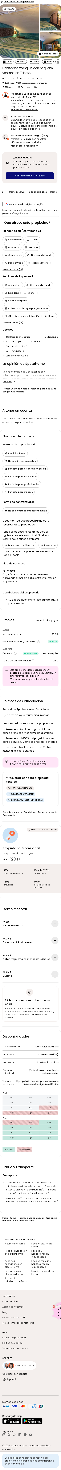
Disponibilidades (38, 191)
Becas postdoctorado (14, 1317)
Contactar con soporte (14, 1373)
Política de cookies (12, 1342)
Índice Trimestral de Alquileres (18, 1322)
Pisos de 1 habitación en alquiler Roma (16, 1252)
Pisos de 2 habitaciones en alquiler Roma (40, 1253)
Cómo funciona (10, 1301)
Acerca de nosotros (13, 1306)
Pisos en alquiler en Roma (41, 1245)
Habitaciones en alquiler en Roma (14, 1273)
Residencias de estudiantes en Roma (16, 1280)
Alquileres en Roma (15, 1243)
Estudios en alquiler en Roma (43, 1273)
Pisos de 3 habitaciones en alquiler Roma (13, 1263)
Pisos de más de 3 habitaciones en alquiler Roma (41, 1263)
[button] (48, 53)
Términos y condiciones (15, 1348)
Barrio (53, 191)
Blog (4, 1312)
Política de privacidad (14, 1337)
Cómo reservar (17, 191)
